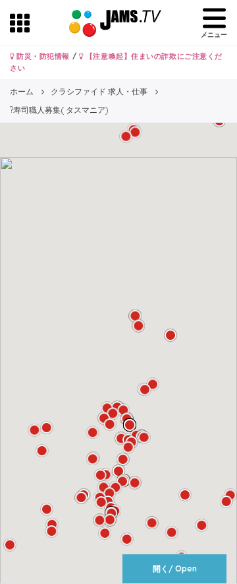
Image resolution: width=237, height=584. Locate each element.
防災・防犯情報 (42, 56)
